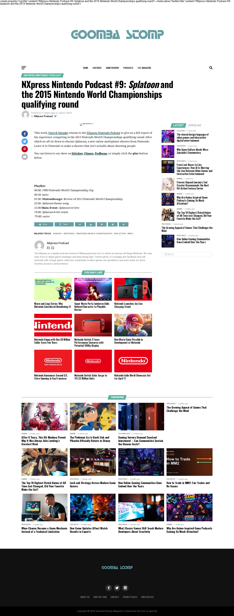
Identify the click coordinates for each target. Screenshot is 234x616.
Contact (114, 597)
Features (97, 67)
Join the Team (100, 597)
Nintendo (70, 234)
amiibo (58, 234)
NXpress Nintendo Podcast (103, 133)
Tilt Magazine (144, 67)
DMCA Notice (147, 597)
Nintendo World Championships (95, 234)
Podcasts (128, 67)
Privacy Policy (130, 597)
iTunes (88, 153)
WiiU (131, 234)
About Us (85, 597)
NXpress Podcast (43, 116)
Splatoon (120, 234)
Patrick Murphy (58, 133)
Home (85, 67)
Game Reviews (112, 67)
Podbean (101, 153)
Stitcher (77, 153)
